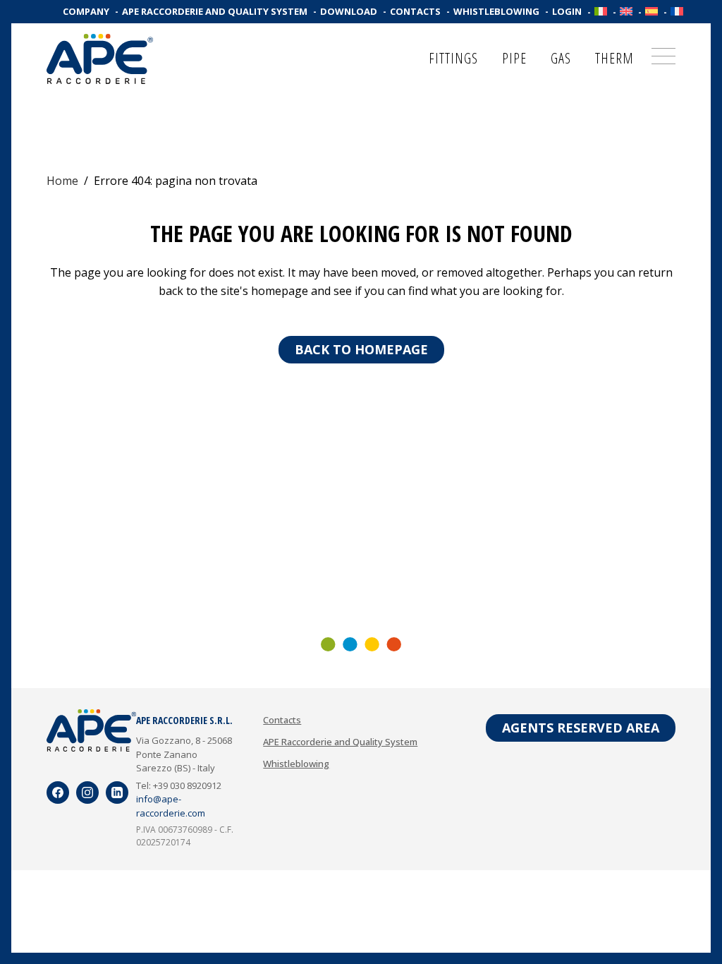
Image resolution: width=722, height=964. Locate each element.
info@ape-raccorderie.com (170, 806)
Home (62, 180)
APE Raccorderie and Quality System (214, 11)
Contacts (415, 11)
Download (348, 11)
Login (567, 11)
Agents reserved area (580, 727)
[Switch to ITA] (601, 11)
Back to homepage (361, 349)
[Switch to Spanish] (651, 11)
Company (86, 11)
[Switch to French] (677, 11)
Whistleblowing (496, 11)
